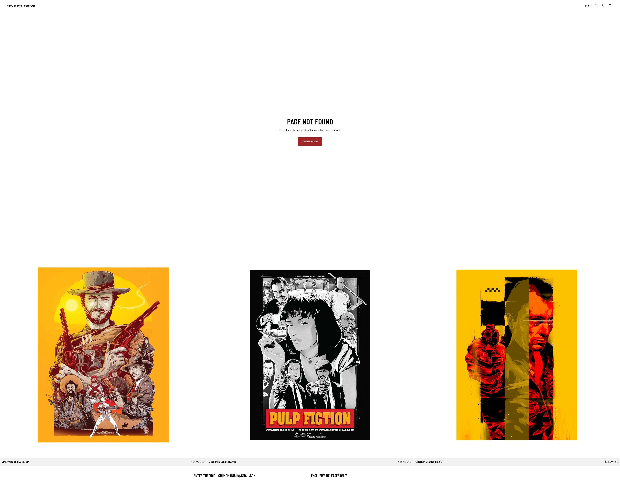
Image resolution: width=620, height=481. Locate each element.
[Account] (602, 5)
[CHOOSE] (202, 453)
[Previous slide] (5, 354)
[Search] (596, 5)
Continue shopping (310, 141)
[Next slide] (202, 354)
